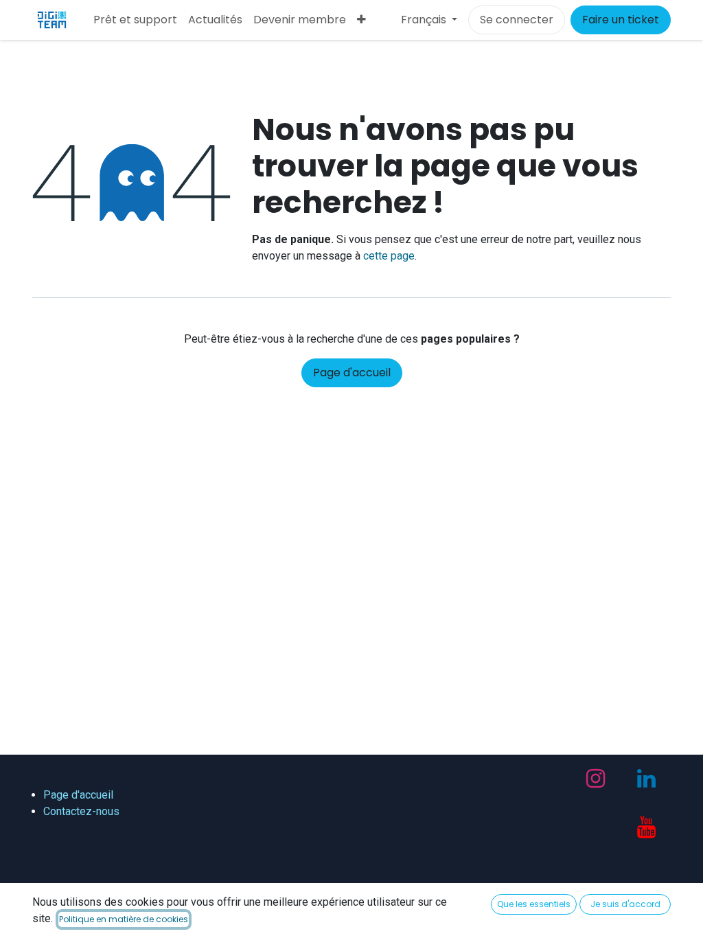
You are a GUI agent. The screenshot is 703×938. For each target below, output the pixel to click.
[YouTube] (647, 827)
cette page (389, 255)
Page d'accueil (352, 372)
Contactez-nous (81, 811)
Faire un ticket (620, 19)
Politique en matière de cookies (123, 919)
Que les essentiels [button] (534, 904)
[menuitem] (135, 20)
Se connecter (516, 19)
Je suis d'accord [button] (625, 904)
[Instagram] (595, 779)
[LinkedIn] (647, 779)
